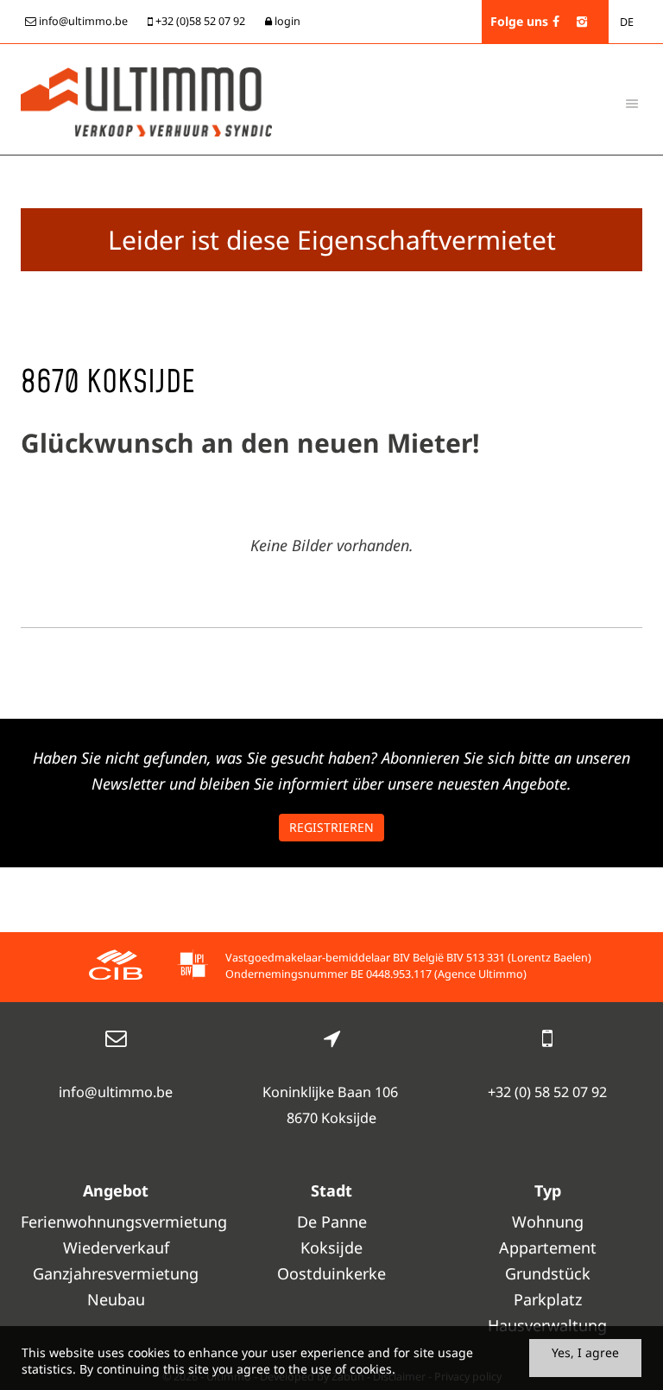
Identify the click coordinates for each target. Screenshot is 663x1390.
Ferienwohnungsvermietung (116, 1221)
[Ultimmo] (146, 100)
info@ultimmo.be (116, 1091)
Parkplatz (548, 1299)
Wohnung (548, 1221)
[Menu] (632, 103)
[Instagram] (581, 21)
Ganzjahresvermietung (116, 1273)
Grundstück (547, 1273)
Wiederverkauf (116, 1247)
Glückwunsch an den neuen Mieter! (250, 442)
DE (627, 22)
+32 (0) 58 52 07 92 (547, 1091)
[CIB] (116, 967)
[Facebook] (556, 21)
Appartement (548, 1247)
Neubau (116, 1299)
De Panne (332, 1221)
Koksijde (331, 1247)
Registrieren (331, 827)
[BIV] (192, 967)
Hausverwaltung (547, 1325)
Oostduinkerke (331, 1273)
